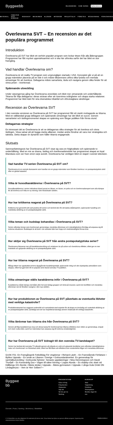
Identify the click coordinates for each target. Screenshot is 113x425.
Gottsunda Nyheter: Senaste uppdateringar (47, 360)
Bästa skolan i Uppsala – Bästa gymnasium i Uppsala (54, 365)
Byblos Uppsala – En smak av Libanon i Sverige (29, 357)
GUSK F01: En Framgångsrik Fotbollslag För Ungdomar (33, 355)
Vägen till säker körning (48, 362)
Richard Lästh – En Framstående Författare (83, 355)
